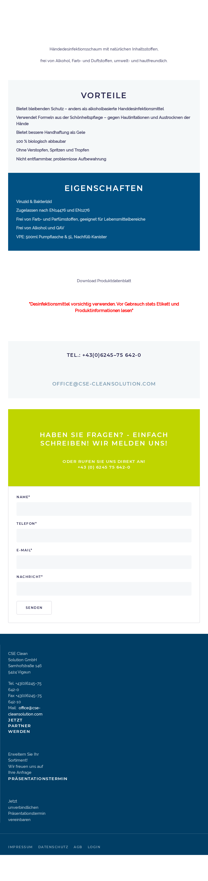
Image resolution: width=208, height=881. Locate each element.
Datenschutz (53, 847)
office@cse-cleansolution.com (104, 384)
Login (94, 847)
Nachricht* (30, 577)
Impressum (20, 847)
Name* (23, 497)
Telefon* (27, 523)
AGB (78, 847)
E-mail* (24, 550)
